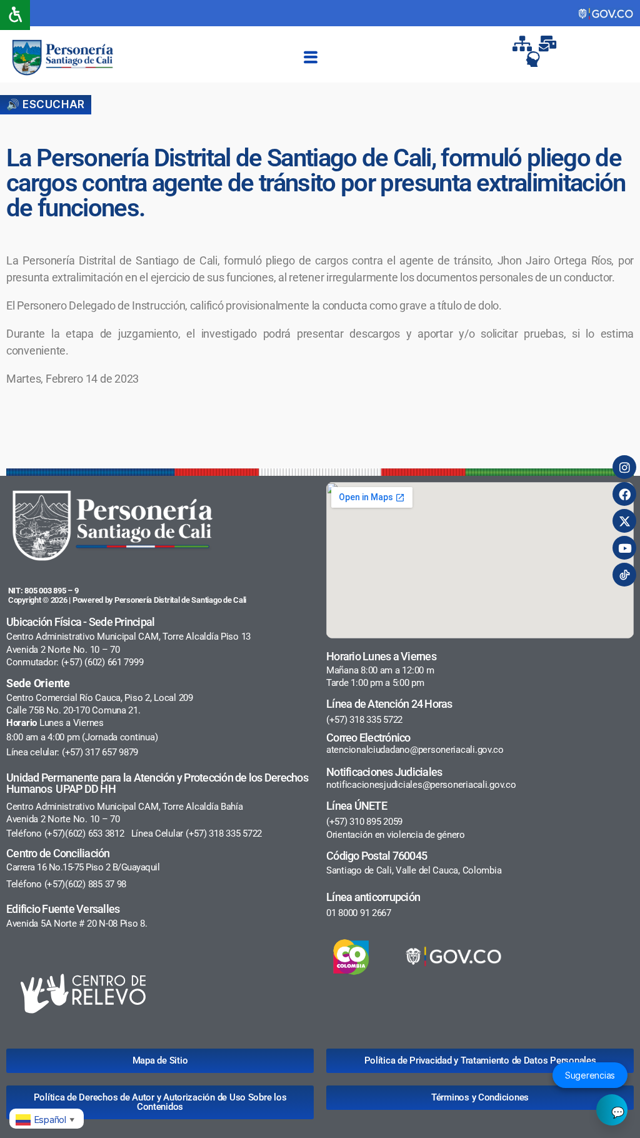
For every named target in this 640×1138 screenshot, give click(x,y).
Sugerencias (590, 1075)
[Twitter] (624, 521)
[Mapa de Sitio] (523, 43)
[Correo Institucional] (549, 43)
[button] (310, 57)
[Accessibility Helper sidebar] (15, 15)
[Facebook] (624, 494)
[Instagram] (624, 467)
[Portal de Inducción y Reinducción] (536, 59)
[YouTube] (624, 548)
